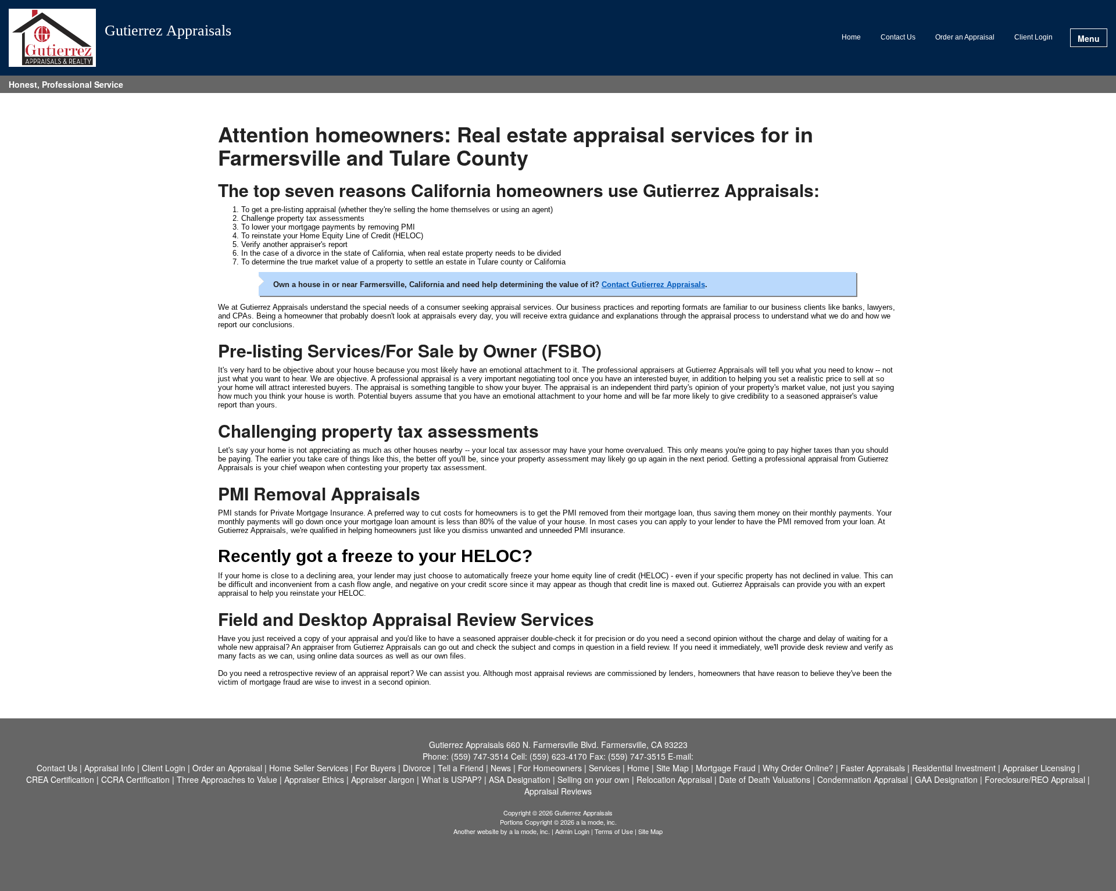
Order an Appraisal (965, 37)
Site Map (650, 831)
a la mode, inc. (529, 831)
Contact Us (898, 37)
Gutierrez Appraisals (168, 31)
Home (851, 37)
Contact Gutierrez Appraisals (653, 284)
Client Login (1033, 37)
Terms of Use (614, 831)
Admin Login (572, 831)
